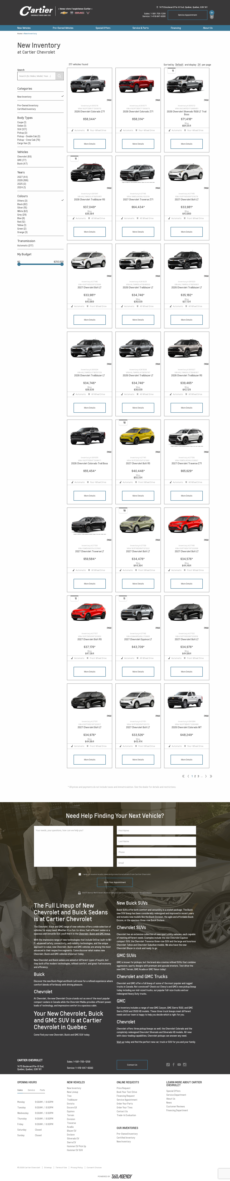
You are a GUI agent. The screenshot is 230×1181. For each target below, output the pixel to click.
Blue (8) (21, 218)
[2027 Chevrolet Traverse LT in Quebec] (89, 525)
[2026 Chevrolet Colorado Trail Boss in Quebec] (89, 437)
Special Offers (103, 28)
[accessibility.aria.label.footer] (122, 1176)
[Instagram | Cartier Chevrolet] (184, 1065)
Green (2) (21, 228)
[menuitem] (24, 28)
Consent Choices (94, 1167)
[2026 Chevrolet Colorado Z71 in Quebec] (89, 85)
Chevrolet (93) (24, 156)
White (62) (22, 211)
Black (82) (22, 204)
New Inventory (24, 96)
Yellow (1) (21, 225)
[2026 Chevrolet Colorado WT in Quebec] (186, 701)
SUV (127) (22, 129)
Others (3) (22, 200)
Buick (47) (22, 163)
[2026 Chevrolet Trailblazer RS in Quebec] (89, 173)
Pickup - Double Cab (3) (28, 136)
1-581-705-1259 (158, 13)
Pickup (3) (22, 132)
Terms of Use (61, 1167)
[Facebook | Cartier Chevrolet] (173, 1065)
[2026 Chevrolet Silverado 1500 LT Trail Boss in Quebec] (186, 85)
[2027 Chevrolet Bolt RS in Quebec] (138, 437)
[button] (179, 64)
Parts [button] (42, 1090)
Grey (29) (22, 214)
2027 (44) (22, 177)
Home (19, 33)
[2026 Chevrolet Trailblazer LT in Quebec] (138, 261)
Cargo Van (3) (24, 143)
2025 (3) (21, 184)
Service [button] (31, 1090)
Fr (212, 17)
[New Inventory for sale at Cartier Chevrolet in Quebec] (206, 776)
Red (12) (21, 221)
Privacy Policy (146, 892)
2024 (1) (21, 187)
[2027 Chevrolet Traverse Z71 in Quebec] (138, 173)
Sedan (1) (21, 125)
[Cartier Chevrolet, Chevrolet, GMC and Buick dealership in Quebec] (58, 11)
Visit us (120, 1042)
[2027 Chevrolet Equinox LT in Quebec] (138, 613)
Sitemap (48, 1167)
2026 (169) (22, 180)
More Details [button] (89, 144)
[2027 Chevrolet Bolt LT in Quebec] (186, 173)
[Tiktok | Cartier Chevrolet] (168, 1065)
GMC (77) (21, 160)
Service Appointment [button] (187, 15)
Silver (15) (22, 207)
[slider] (19, 264)
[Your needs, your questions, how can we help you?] (73, 846)
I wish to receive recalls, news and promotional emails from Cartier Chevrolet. (117, 874)
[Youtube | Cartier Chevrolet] (179, 1065)
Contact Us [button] (132, 1065)
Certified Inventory (26, 109)
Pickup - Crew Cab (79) (28, 140)
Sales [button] (20, 1090)
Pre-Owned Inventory (27, 105)
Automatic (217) (25, 245)
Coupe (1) (21, 122)
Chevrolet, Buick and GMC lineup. (95, 933)
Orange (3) (22, 232)
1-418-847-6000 (158, 16)
